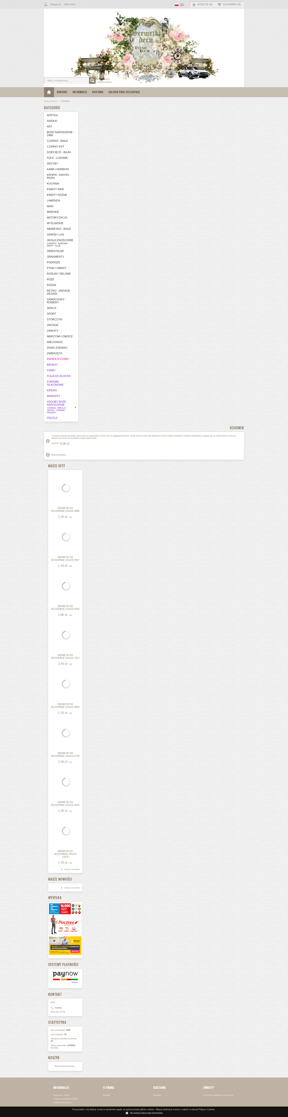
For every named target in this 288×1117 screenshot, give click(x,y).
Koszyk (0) (205, 4)
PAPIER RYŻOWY (58, 359)
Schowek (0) (232, 4)
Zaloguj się (55, 4)
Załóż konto (69, 4)
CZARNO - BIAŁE (57, 141)
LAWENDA (53, 200)
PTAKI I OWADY (56, 268)
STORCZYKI (54, 319)
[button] (177, 5)
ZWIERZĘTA (54, 353)
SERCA (51, 308)
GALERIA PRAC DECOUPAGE (124, 92)
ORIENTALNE (55, 251)
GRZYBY (52, 163)
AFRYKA (52, 115)
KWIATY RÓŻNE (57, 195)
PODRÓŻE (53, 262)
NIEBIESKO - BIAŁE (59, 229)
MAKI (50, 206)
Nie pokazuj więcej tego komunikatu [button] (146, 1113)
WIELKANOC (55, 342)
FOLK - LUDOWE (57, 157)
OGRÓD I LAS (55, 234)
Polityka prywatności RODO (65, 1099)
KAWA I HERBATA (58, 169)
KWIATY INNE (55, 189)
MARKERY (53, 396)
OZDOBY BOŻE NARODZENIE (57, 407)
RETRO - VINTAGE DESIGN (58, 292)
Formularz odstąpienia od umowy (218, 1095)
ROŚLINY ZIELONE (59, 273)
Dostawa (97, 92)
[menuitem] (62, 92)
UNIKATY (52, 330)
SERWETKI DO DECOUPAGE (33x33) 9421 (65, 559)
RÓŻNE (51, 285)
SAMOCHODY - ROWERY (56, 301)
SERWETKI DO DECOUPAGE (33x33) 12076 (65, 854)
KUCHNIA (53, 183)
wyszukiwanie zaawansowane (104, 80)
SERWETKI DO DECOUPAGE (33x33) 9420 (65, 607)
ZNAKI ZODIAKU (57, 347)
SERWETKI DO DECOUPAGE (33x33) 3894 (65, 705)
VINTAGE (52, 325)
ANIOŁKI (52, 121)
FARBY (51, 370)
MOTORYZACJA (57, 217)
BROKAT (52, 364)
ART (49, 126)
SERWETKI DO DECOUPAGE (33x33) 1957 (65, 657)
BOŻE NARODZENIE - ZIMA (60, 134)
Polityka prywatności (62, 1102)
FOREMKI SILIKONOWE (55, 383)
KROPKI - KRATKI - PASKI (58, 176)
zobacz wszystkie (72, 869)
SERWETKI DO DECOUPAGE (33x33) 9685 (65, 509)
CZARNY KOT (55, 146)
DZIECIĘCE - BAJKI (59, 152)
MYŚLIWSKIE (55, 223)
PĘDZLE (52, 417)
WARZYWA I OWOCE (60, 336)
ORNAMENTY (55, 256)
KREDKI (52, 390)
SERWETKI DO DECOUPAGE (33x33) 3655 (65, 803)
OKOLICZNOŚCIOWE (60, 243)
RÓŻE (50, 279)
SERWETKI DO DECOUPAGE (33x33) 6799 (65, 755)
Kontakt (62, 92)
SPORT (51, 313)
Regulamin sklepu (61, 1095)
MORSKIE (53, 211)
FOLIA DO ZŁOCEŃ (59, 376)
